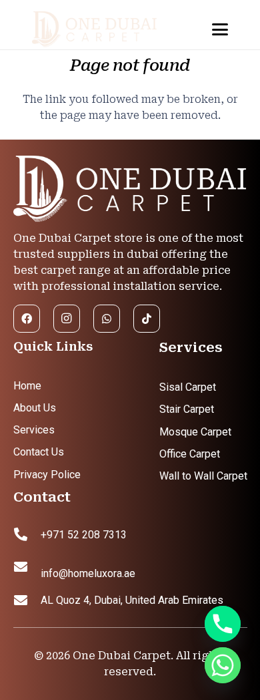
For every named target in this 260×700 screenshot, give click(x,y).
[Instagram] (66, 319)
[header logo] (106, 29)
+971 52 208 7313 (84, 534)
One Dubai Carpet (122, 655)
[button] (220, 29)
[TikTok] (146, 319)
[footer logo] (130, 190)
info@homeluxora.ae (88, 573)
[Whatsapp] (223, 665)
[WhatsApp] (106, 319)
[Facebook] (26, 319)
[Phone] (223, 624)
